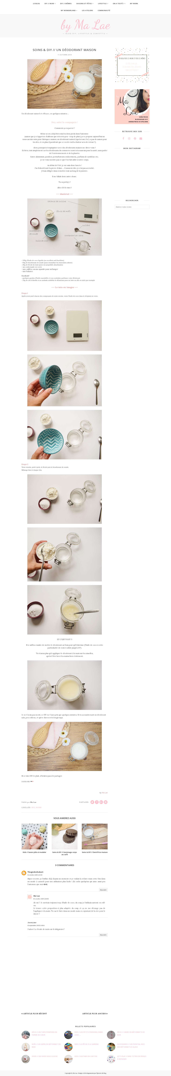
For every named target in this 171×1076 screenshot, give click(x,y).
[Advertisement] (65, 992)
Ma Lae (36, 896)
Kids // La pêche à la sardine (86, 1044)
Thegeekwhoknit (35, 872)
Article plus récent (35, 1013)
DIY (33, 808)
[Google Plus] (101, 802)
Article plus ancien (94, 1013)
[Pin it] (105, 802)
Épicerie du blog (101, 1073)
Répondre (103, 890)
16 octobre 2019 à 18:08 (41, 899)
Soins (38, 808)
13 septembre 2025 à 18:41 (36, 925)
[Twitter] (92, 802)
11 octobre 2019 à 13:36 (35, 875)
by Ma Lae (85, 24)
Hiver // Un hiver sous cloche (45, 1056)
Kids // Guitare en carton (85, 1056)
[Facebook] (97, 802)
